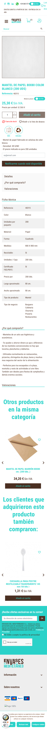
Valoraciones (11, 188)
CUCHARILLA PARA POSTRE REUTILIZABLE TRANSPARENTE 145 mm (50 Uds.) (23, 584)
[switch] (5, 725)
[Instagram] (8, 4)
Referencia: (7, 93)
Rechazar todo (23, 724)
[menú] (6, 22)
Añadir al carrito (32, 114)
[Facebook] (5, 4)
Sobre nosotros (12, 687)
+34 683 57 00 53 (26, 4)
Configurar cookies (38, 724)
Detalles (8, 176)
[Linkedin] (14, 4)
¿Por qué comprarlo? (15, 182)
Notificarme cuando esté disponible (23, 163)
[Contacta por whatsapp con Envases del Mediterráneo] (17, 4)
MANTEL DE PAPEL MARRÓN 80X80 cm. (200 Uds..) (23, 470)
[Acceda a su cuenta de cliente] (38, 21)
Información (10, 674)
